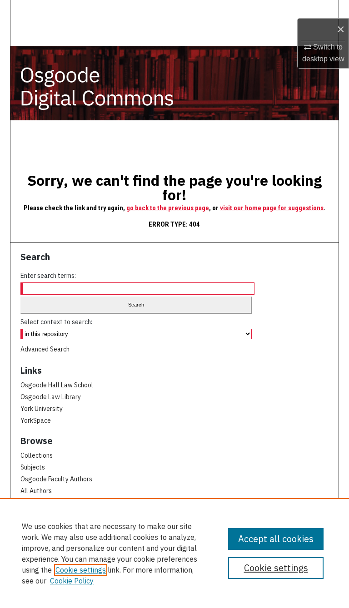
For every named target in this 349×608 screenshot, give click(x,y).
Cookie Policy (72, 580)
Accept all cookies (276, 539)
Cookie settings (80, 569)
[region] (174, 553)
